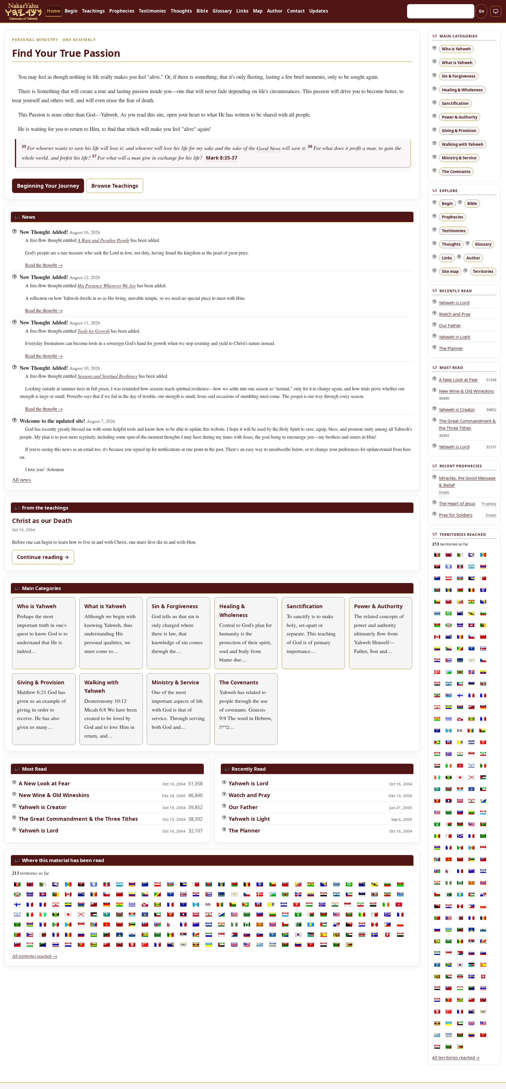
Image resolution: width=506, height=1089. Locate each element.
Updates (318, 11)
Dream (444, 492)
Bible (202, 11)
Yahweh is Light (249, 818)
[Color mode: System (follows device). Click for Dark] (495, 11)
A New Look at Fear (44, 783)
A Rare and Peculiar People (103, 240)
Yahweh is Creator (42, 807)
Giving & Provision (459, 130)
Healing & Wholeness (462, 89)
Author (275, 11)
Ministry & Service (459, 157)
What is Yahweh (457, 62)
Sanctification (455, 103)
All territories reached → (34, 956)
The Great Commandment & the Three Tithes (78, 818)
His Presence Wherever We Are (107, 285)
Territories (483, 271)
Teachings (93, 11)
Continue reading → (43, 556)
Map (258, 11)
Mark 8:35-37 (221, 157)
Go (481, 11)
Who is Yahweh (456, 49)
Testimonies (152, 11)
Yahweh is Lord (38, 830)
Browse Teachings (114, 185)
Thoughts (181, 11)
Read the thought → (44, 265)
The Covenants (456, 171)
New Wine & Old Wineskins (54, 795)
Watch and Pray (249, 795)
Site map (450, 271)
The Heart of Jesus (457, 503)
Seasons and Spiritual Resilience (108, 376)
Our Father (243, 807)
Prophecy (489, 504)
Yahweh (109, 114)
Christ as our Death (42, 520)
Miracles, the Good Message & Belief (467, 481)
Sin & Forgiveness (459, 76)
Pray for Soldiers (455, 515)
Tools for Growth (94, 331)
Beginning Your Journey (48, 185)
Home (53, 11)
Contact (296, 11)
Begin (71, 11)
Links (242, 11)
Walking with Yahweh (462, 144)
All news (21, 479)
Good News (269, 148)
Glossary (222, 11)
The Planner (244, 830)
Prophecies (121, 11)
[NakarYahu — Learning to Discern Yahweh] (23, 11)
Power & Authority (459, 116)
